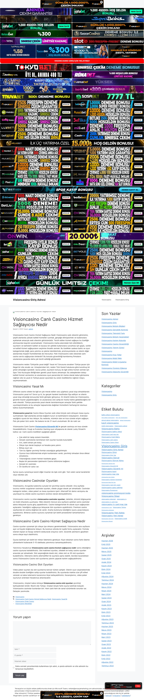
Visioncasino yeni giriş (108, 518)
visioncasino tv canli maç (110, 502)
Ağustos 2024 (107, 576)
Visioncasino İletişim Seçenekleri (115, 337)
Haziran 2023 (107, 626)
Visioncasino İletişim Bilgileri (113, 326)
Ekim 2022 (106, 655)
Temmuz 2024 (108, 580)
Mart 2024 (106, 594)
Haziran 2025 (107, 548)
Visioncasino (106, 300)
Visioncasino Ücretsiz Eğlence (114, 368)
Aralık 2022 (106, 648)
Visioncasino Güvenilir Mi (110, 466)
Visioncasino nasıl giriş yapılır (111, 485)
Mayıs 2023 (106, 630)
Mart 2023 (106, 637)
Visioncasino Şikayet (107, 521)
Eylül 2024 (106, 573)
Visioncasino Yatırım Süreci (113, 348)
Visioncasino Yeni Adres (113, 513)
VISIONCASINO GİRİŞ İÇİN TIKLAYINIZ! (72, 61)
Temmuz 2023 (108, 623)
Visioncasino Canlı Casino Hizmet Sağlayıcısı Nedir (33, 599)
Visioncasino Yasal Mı (59, 599)
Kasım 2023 (107, 609)
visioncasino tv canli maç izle (114, 504)
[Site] (36, 104)
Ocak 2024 (106, 601)
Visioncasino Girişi (109, 452)
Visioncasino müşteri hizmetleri (112, 479)
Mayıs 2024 (106, 587)
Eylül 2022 (106, 659)
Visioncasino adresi (120, 426)
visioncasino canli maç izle (110, 434)
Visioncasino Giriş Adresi (29, 299)
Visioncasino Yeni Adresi (112, 516)
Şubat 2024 (107, 598)
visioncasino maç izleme (108, 477)
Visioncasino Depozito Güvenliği (115, 372)
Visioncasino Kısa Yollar (112, 355)
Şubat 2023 (107, 641)
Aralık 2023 (106, 605)
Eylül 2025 (106, 544)
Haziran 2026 (107, 541)
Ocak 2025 (106, 559)
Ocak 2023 (106, 644)
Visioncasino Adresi (110, 319)
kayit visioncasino (110, 423)
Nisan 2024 (106, 591)
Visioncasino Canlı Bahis (111, 437)
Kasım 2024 (107, 566)
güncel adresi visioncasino (110, 420)
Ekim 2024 (106, 569)
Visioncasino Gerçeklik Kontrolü (115, 330)
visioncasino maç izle (110, 474)
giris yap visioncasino (121, 417)
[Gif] (72, 143)
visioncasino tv (122, 499)
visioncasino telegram (109, 499)
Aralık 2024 (106, 562)
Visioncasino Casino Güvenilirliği (115, 344)
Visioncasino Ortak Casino (24, 601)
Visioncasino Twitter (119, 507)
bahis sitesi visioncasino (111, 415)
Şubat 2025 (106, 555)
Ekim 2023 (106, 612)
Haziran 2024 (107, 584)
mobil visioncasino (107, 426)
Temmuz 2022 (108, 666)
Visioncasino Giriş (122, 300)
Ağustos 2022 (107, 662)
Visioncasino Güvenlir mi (112, 469)
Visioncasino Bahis (111, 428)
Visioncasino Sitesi (111, 496)
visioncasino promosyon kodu (116, 493)
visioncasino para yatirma (112, 488)
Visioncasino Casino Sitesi (110, 442)
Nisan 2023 (106, 634)
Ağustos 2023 (107, 619)
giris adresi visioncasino (108, 417)
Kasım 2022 (107, 651)
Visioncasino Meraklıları (23, 603)
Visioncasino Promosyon (110, 490)
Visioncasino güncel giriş (108, 463)
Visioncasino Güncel (110, 458)
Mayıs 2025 (106, 551)
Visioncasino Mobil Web (112, 358)
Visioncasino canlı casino (110, 440)
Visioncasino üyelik (121, 518)
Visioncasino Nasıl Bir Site (109, 482)
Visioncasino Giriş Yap (109, 455)
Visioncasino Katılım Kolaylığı (114, 340)
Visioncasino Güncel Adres (113, 461)
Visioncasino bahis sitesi (112, 432)
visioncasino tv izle (107, 507)
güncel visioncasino (125, 420)
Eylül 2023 (106, 616)
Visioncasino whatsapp (108, 510)
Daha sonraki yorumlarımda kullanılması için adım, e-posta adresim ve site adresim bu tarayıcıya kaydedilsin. (51, 667)
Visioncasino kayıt (109, 471)
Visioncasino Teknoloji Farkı (113, 333)
